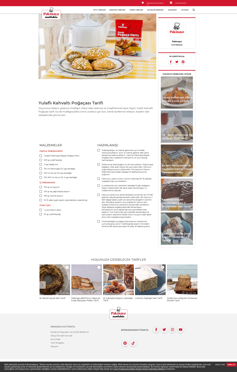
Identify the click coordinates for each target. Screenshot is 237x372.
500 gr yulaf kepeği (53, 160)
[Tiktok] (133, 342)
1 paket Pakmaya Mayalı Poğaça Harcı (61, 156)
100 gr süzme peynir (53, 196)
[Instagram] (172, 329)
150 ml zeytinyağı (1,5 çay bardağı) (59, 169)
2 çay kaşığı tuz (51, 164)
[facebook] (170, 61)
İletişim (54, 346)
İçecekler (172, 10)
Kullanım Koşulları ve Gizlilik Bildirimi (70, 332)
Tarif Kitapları (57, 343)
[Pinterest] (125, 342)
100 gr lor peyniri (51, 187)
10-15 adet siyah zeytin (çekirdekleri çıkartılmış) (65, 200)
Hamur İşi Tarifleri (117, 10)
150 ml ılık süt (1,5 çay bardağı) (58, 173)
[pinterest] (183, 61)
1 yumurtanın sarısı (52, 210)
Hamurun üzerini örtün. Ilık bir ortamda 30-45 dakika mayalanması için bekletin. (126, 180)
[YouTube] (180, 329)
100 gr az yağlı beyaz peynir (57, 191)
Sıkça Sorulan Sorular (61, 336)
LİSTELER (184, 10)
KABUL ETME (220, 365)
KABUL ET (232, 365)
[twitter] (176, 61)
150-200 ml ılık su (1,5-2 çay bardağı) (60, 177)
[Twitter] (164, 329)
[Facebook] (156, 329)
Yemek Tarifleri (136, 10)
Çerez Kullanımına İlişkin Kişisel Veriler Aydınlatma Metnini (139, 369)
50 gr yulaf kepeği (52, 214)
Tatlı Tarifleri (99, 10)
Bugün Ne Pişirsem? (155, 10)
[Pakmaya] (118, 313)
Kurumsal (55, 339)
